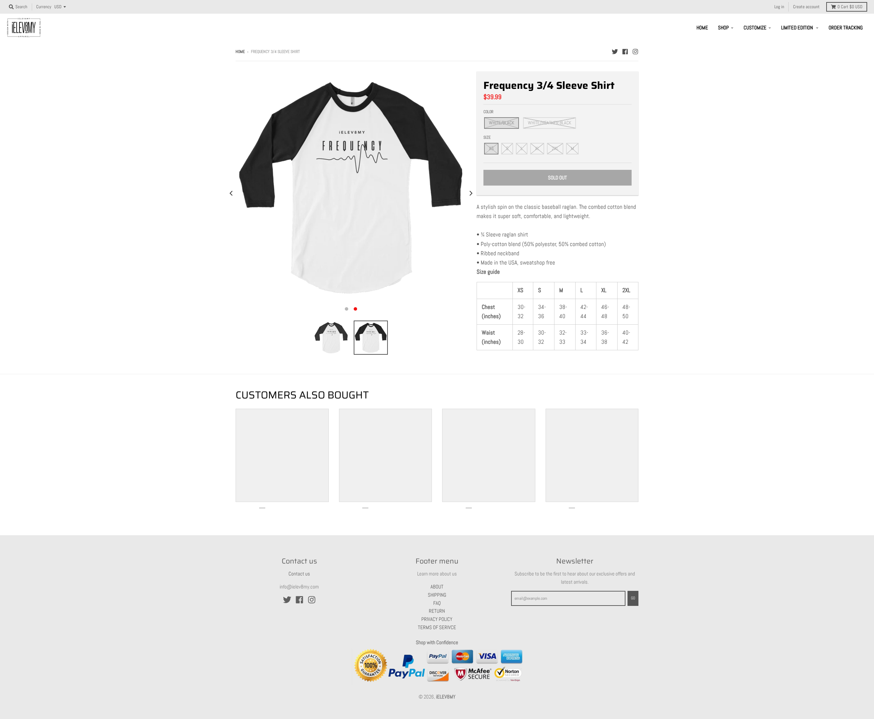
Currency (43, 7)
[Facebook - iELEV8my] (625, 51)
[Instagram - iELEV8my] (635, 51)
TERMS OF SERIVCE (437, 627)
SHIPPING (437, 595)
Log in (779, 7)
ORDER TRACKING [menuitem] (846, 27)
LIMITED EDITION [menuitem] (797, 27)
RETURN (437, 611)
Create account (806, 7)
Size (487, 137)
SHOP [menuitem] (723, 27)
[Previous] (231, 193)
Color (488, 111)
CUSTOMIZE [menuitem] (755, 27)
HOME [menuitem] (702, 27)
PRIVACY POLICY (436, 619)
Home (240, 51)
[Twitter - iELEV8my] (615, 51)
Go (633, 598)
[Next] (470, 193)
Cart (849, 7)
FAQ (437, 603)
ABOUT (437, 586)
